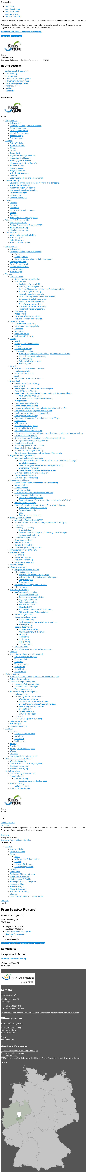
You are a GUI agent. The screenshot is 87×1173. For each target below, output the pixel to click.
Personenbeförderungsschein (32, 309)
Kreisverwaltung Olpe (9, 995)
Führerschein (11, 76)
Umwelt (13, 150)
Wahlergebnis (20, 741)
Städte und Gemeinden (20, 242)
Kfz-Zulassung (11, 73)
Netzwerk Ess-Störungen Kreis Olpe (29, 450)
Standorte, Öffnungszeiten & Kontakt (25, 125)
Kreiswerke (19, 555)
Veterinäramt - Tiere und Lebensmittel (26, 178)
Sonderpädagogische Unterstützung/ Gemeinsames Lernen (44, 353)
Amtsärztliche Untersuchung (26, 383)
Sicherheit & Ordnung (19, 173)
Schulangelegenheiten (23, 351)
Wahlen (8, 88)
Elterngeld (18, 525)
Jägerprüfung (24, 642)
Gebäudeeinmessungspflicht (26, 326)
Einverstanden (16, 36)
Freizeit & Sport (16, 237)
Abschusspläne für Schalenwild (32, 632)
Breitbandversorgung (19, 227)
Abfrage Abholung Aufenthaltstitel (33, 612)
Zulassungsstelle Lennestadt (13, 1053)
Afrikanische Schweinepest (16, 71)
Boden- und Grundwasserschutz (28, 378)
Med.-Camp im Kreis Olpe (30, 396)
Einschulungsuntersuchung (26, 406)
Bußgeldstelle (20, 314)
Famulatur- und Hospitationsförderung (35, 398)
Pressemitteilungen (18, 197)
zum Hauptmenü (12, 9)
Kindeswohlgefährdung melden (27, 547)
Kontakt (17, 254)
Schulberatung (25, 358)
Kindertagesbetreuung (24, 527)
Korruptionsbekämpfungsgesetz (23, 217)
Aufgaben (18, 736)
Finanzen (14, 215)
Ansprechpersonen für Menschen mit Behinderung (36, 483)
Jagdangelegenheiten (23, 627)
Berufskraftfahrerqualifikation (27, 279)
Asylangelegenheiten (28, 599)
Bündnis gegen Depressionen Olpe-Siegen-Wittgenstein (38, 453)
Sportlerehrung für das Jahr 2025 (33, 781)
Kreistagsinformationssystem (18, 78)
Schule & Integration (27, 463)
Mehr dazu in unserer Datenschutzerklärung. (21, 31)
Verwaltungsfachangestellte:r (31, 706)
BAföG (17, 341)
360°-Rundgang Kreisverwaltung (28, 719)
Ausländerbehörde (9, 1055)
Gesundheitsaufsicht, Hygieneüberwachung (33, 410)
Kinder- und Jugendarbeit (25, 537)
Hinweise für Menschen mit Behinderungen (32, 259)
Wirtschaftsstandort (18, 222)
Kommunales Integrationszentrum (29, 458)
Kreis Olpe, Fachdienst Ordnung (13, 959)
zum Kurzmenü (11, 14)
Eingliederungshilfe (22, 490)
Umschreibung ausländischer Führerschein (37, 296)
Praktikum (18, 716)
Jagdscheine (24, 639)
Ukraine (13, 175)
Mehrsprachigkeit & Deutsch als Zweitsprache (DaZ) (41, 465)
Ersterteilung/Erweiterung (30, 291)
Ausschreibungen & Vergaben (22, 188)
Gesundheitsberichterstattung (27, 448)
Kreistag (8, 200)
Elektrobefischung (26, 619)
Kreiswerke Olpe (17, 165)
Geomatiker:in (25, 709)
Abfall (16, 376)
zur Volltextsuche (12, 16)
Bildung (13, 148)
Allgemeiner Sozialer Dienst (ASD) (28, 520)
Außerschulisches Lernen (30, 361)
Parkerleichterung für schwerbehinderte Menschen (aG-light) (45, 500)
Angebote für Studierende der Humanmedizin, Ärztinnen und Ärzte (42, 393)
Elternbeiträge (25, 530)
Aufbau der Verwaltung (20, 185)
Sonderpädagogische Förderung (33, 507)
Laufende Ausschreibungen (26, 686)
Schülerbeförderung (23, 348)
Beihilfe (4, 1062)
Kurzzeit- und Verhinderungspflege (34, 574)
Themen (8, 140)
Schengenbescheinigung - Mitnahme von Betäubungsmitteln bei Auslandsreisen (48, 433)
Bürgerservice (11, 120)
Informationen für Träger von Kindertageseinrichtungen (43, 532)
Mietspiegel (19, 331)
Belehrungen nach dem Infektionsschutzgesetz (34, 388)
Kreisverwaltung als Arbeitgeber (23, 190)
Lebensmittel (20, 671)
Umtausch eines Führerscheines (33, 299)
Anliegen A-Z (15, 123)
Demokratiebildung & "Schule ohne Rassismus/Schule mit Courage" (48, 460)
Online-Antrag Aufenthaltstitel (32, 597)
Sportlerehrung (21, 778)
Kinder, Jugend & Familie (20, 160)
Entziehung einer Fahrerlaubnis (32, 306)
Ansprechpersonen (18, 128)
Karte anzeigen (23, 943)
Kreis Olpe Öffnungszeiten (12, 1023)
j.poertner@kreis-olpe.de (18, 931)
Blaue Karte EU (25, 607)
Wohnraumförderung (23, 336)
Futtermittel (19, 666)
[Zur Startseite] (13, 52)
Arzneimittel (19, 386)
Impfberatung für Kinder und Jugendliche (32, 413)
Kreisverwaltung (12, 180)
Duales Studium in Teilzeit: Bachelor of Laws (37, 704)
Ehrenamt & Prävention (29, 468)
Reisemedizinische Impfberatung (28, 430)
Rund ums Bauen (21, 333)
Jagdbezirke (24, 637)
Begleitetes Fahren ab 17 (29, 284)
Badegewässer (20, 401)
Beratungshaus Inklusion (29, 515)
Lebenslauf (19, 738)
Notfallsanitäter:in (26, 711)
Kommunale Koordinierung (26, 478)
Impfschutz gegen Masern (25, 391)
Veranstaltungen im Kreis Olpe (23, 235)
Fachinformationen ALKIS (25, 324)
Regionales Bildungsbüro (25, 475)
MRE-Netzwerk (20, 423)
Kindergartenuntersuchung (26, 415)
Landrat (13, 202)
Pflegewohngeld (26, 579)
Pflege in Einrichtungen (24, 572)
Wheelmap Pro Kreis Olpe (25, 502)
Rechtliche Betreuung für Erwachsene (30, 584)
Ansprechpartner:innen (29, 510)
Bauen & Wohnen (17, 145)
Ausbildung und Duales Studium (28, 696)
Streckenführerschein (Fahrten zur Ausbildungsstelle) (41, 289)
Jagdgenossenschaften (28, 629)
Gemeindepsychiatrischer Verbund (29, 445)
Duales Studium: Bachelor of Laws (33, 701)
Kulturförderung (17, 240)
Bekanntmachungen (18, 193)
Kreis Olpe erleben (13, 232)
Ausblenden (6, 36)
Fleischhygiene (20, 669)
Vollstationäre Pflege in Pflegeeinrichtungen (37, 577)
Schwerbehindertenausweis (17, 81)
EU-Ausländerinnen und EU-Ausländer (35, 609)
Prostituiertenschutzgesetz (25, 425)
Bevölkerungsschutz (23, 614)
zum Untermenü (12, 11)
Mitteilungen (15, 195)
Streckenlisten (25, 644)
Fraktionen (14, 207)
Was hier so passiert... (28, 699)
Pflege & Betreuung (18, 170)
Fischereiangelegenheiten (25, 617)
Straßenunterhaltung (23, 560)
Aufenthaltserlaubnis (28, 602)
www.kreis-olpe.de (14, 934)
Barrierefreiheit (21, 485)
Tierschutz (18, 661)
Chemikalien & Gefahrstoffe (26, 403)
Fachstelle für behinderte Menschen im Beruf (33, 492)
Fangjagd (23, 634)
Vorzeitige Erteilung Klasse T (31, 286)
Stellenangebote (12, 86)
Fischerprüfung (25, 624)
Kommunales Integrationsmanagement (31, 473)
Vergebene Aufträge (23, 689)
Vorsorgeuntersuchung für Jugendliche (31, 440)
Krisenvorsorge (16, 135)
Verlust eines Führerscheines (31, 301)
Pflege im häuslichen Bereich (26, 569)
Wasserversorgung (22, 557)
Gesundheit (15, 153)
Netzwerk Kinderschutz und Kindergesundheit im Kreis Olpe (39, 522)
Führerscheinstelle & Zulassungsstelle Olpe (19, 1050)
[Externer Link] (43, 979)
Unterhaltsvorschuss (23, 540)
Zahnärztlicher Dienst (23, 443)
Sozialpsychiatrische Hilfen (25, 428)
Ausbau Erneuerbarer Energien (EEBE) (26, 225)
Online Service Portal (19, 130)
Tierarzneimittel (21, 664)
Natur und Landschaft (23, 373)
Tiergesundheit (20, 659)
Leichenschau (20, 420)
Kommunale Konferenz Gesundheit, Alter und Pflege (36, 418)
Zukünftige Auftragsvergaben (26, 684)
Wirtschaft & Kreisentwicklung (18, 220)
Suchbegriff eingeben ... (11, 60)
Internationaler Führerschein (31, 294)
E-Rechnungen (16, 138)
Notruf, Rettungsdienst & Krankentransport (33, 649)
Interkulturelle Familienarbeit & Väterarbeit (37, 470)
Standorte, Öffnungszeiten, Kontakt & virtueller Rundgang (34, 183)
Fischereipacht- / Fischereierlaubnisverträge (38, 622)
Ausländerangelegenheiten (16, 83)
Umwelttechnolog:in (27, 714)
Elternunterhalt (25, 582)
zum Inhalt (9, 6)
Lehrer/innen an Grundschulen (32, 356)
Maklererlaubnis (21, 647)
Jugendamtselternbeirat (29, 535)
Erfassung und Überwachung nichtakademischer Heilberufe (39, 408)
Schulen (17, 346)
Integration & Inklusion (19, 158)
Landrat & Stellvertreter (24, 733)
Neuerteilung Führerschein (30, 304)
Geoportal (9, 91)
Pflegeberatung (21, 587)
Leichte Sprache (21, 488)
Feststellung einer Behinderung (27, 495)
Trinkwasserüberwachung (25, 435)
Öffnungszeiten (21, 256)
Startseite (5, 835)
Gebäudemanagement (24, 562)
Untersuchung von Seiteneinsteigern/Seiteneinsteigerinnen (39, 438)
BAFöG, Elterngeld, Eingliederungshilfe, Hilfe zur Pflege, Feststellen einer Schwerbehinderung (40, 1058)
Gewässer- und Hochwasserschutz (29, 368)
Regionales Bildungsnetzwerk (22, 155)
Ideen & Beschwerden (19, 133)
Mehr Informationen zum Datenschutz (17, 832)
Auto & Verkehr (16, 143)
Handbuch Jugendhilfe (23, 545)
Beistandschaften (21, 542)
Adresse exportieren (37, 943)
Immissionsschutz (22, 371)
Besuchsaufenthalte (27, 604)
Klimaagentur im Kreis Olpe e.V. (23, 163)
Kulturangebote (26, 363)
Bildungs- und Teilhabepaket (26, 343)
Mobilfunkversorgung (19, 230)
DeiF (21, 512)
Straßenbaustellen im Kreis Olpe (28, 319)
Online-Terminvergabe (28, 594)
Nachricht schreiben (9, 943)
